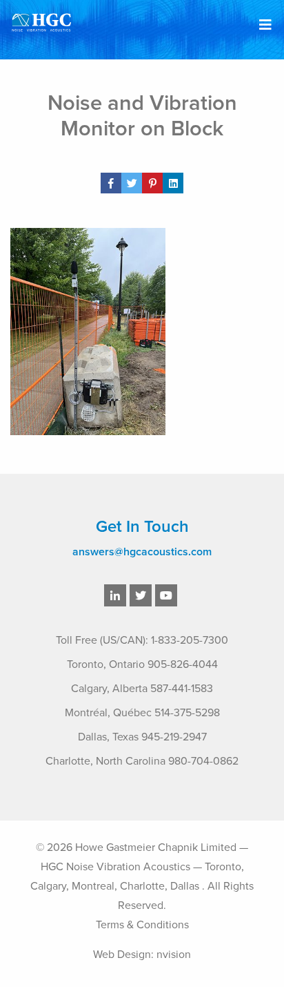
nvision (173, 954)
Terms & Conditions (142, 925)
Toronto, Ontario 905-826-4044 (142, 664)
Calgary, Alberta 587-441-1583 (142, 689)
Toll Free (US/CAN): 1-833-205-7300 (142, 640)
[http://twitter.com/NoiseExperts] (140, 596)
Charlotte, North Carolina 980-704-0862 (142, 761)
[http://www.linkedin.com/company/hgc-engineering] (115, 596)
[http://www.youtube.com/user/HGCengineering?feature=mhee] (166, 596)
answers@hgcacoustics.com (142, 552)
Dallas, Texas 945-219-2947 (142, 737)
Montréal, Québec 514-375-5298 (142, 713)
